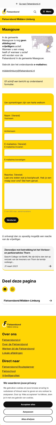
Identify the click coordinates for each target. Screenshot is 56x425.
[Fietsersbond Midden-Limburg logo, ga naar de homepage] (10, 11)
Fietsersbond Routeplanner (18, 366)
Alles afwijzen (28, 419)
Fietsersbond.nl (11, 340)
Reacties (13, 174)
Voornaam (8, 118)
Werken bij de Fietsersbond (18, 348)
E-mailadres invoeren (13, 147)
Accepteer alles (28, 404)
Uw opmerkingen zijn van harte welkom (24, 102)
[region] (28, 402)
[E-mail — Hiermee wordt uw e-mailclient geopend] (5, 289)
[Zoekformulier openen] (36, 11)
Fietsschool (9, 371)
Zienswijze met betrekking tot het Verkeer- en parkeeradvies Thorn (27, 251)
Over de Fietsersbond (15, 344)
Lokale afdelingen (12, 353)
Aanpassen (28, 412)
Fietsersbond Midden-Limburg (22, 300)
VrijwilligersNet (11, 375)
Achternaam (9, 131)
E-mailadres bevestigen (14, 159)
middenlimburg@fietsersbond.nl (18, 70)
